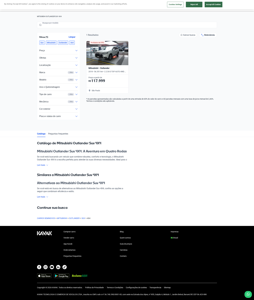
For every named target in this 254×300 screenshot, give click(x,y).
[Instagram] (45, 267)
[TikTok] (64, 267)
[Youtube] (52, 267)
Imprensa (174, 232)
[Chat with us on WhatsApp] (248, 294)
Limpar (72, 37)
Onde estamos (69, 250)
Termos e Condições (115, 287)
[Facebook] (39, 267)
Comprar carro (70, 232)
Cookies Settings (175, 4)
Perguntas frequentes (58, 133)
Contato (123, 256)
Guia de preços (126, 244)
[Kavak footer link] (44, 244)
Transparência (155, 287)
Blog (122, 232)
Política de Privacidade (94, 287)
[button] (42, 42)
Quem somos (125, 238)
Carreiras (123, 250)
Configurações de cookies (136, 287)
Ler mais (41, 165)
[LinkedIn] (58, 267)
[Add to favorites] (125, 44)
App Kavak (68, 244)
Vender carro (69, 238)
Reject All (194, 4)
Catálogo (41, 133)
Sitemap (167, 287)
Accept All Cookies (213, 4)
